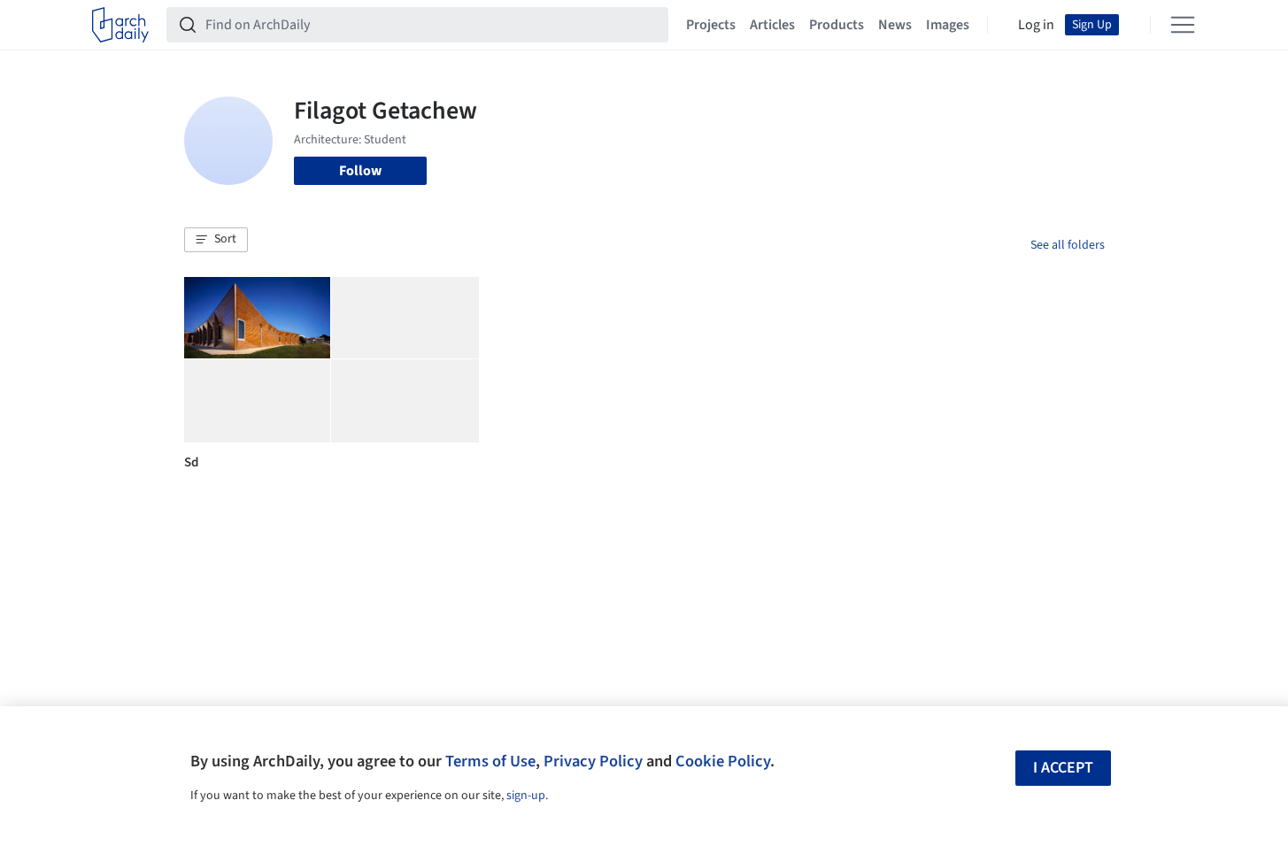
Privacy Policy (593, 761)
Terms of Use (490, 761)
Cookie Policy (722, 761)
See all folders (1067, 245)
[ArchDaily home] (120, 24)
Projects (711, 25)
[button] (216, 239)
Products (836, 25)
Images (947, 25)
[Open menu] (1182, 25)
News (895, 25)
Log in (1036, 25)
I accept (1063, 768)
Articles (772, 25)
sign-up (525, 795)
